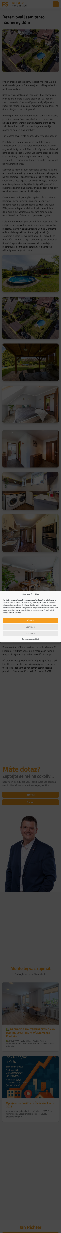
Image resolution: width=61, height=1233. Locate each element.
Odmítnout (30, 626)
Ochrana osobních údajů (30, 639)
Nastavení (30, 633)
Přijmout (30, 620)
